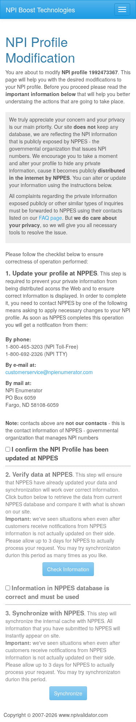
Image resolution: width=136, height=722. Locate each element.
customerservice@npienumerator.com (49, 372)
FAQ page (50, 217)
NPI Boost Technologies (40, 9)
